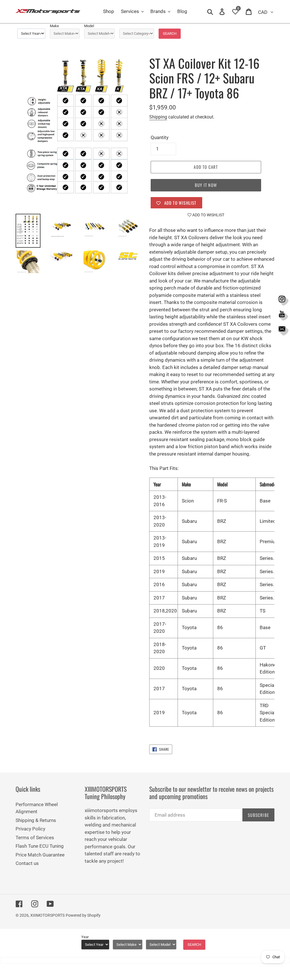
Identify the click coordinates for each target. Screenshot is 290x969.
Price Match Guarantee (40, 855)
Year (85, 937)
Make (54, 26)
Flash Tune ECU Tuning (40, 846)
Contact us (27, 863)
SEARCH (169, 33)
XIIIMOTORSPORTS (47, 915)
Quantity (160, 137)
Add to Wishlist (207, 215)
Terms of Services (35, 837)
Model (89, 26)
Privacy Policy (30, 829)
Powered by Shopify (83, 915)
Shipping (158, 117)
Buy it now (206, 185)
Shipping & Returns (36, 820)
